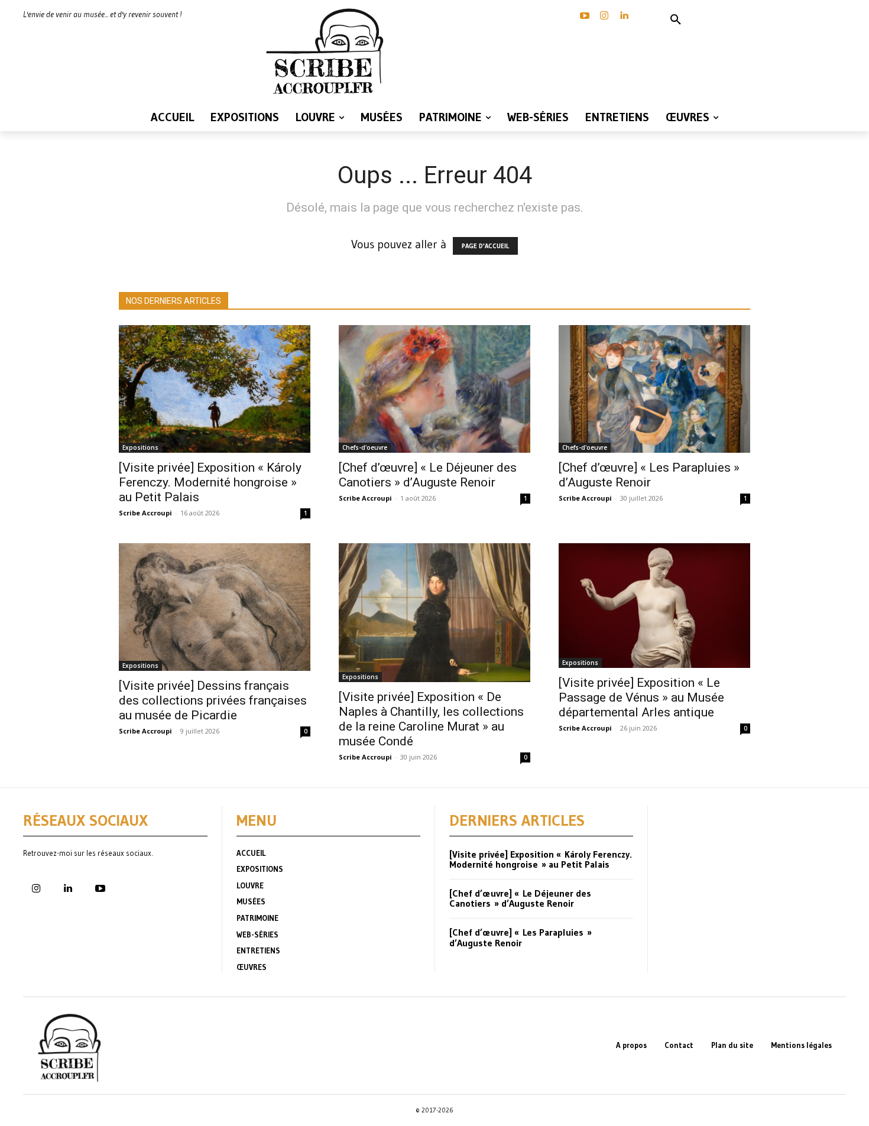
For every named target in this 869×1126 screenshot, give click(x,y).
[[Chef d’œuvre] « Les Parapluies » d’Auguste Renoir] (654, 389)
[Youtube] (100, 889)
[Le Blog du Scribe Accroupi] (328, 51)
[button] (676, 20)
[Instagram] (604, 16)
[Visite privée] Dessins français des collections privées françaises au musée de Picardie (213, 700)
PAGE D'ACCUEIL (485, 246)
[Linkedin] (623, 16)
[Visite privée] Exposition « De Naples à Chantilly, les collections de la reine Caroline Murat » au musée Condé (431, 719)
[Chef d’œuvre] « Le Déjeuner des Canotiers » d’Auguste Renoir (428, 474)
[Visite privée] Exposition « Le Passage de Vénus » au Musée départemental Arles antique (641, 697)
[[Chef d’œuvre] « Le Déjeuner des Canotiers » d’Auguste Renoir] (434, 389)
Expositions (140, 447)
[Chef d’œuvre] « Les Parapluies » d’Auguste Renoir (649, 474)
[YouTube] (584, 16)
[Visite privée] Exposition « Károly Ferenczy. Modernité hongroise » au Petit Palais (210, 482)
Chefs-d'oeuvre (364, 447)
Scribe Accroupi (145, 512)
